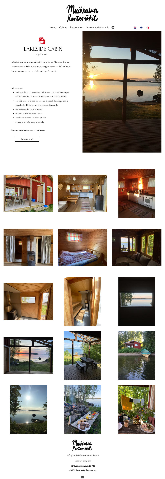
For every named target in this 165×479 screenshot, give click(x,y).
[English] (134, 27)
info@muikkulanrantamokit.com (83, 455)
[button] (63, 27)
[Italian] (147, 27)
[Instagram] (112, 27)
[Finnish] (141, 27)
